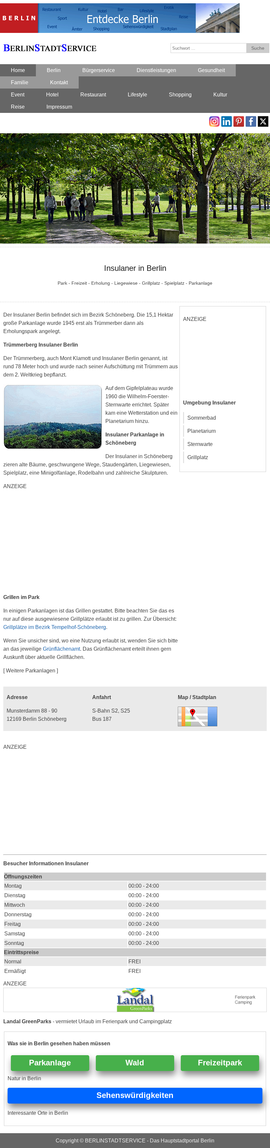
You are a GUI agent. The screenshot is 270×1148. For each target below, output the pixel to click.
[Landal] (135, 992)
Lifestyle (137, 94)
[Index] (49, 40)
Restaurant (93, 94)
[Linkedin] (226, 120)
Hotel (52, 94)
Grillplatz (197, 457)
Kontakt (59, 82)
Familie (19, 82)
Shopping (180, 94)
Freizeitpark (220, 1062)
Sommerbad (201, 418)
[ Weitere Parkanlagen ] (30, 670)
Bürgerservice (98, 70)
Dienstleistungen (156, 70)
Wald (134, 1062)
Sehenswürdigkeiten (135, 1095)
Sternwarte (200, 444)
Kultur (220, 94)
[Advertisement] (91, 542)
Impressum (59, 107)
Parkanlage (50, 1062)
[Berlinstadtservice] (120, 7)
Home (18, 70)
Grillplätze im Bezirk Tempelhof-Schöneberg (54, 627)
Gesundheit (211, 70)
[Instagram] (214, 120)
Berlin (54, 70)
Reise (18, 107)
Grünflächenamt (61, 649)
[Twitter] (263, 120)
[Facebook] (251, 120)
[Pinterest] (238, 120)
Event (17, 94)
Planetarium (201, 431)
